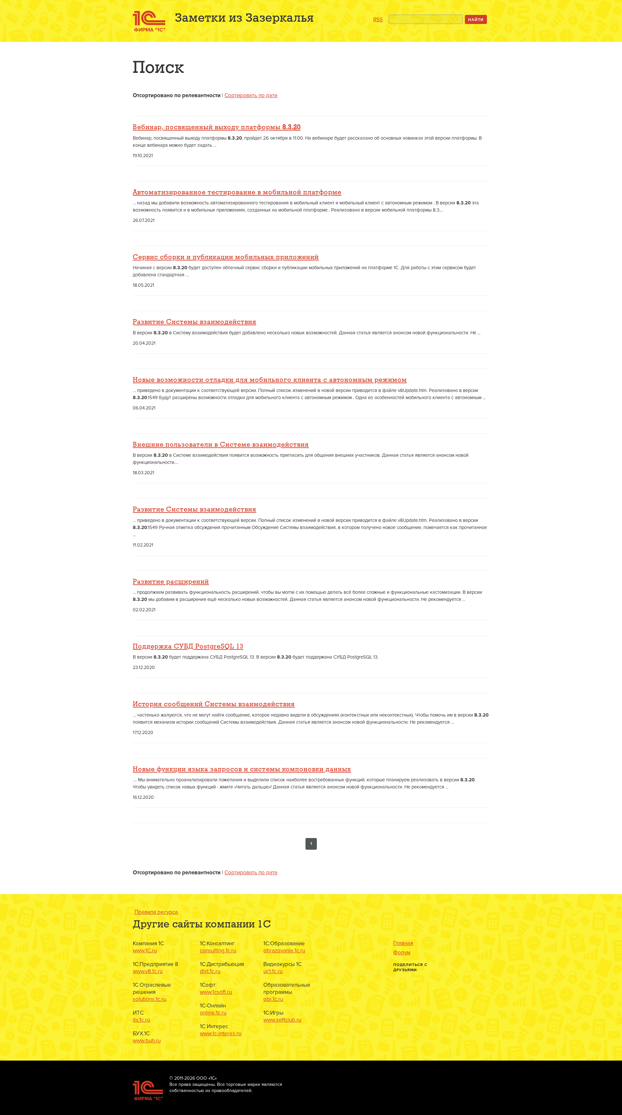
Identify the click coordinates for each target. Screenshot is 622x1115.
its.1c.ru (141, 1020)
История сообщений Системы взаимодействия (214, 704)
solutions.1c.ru (149, 999)
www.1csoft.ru (216, 992)
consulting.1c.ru (218, 950)
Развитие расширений (171, 582)
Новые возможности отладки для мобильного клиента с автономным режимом (270, 380)
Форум (401, 952)
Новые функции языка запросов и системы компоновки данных (242, 769)
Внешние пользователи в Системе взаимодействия (221, 445)
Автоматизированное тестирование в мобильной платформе (237, 192)
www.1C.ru (145, 950)
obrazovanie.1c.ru (284, 950)
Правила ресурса (156, 912)
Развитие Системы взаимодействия (194, 322)
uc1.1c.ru (272, 971)
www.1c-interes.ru (220, 1033)
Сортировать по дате (251, 95)
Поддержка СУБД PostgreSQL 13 (188, 646)
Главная (403, 943)
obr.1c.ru (273, 999)
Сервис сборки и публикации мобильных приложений (226, 257)
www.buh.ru (147, 1040)
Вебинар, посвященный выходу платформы (217, 127)
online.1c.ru (213, 1012)
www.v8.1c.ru (148, 971)
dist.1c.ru (210, 971)
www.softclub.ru (282, 1020)
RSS (378, 19)
